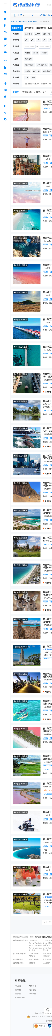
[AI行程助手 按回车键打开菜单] (5, 61)
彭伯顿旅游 (16, 28)
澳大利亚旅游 (21, 22)
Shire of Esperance (35, 948)
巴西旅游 (32, 956)
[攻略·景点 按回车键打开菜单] (5, 68)
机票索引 (18, 990)
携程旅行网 (26, 5)
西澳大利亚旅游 (33, 22)
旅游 (12, 22)
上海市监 (42, 1026)
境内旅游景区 (40, 937)
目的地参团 (41, 28)
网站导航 (32, 990)
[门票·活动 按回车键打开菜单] (5, 39)
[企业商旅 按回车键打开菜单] (5, 106)
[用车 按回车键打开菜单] (5, 52)
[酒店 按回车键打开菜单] (5, 12)
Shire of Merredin (35, 945)
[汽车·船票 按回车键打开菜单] (5, 45)
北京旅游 (32, 963)
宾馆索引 (18, 986)
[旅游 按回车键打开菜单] (5, 32)
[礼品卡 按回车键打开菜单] (5, 90)
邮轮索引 (32, 994)
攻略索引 (32, 986)
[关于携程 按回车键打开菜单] (5, 119)
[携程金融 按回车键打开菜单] (5, 97)
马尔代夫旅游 (34, 959)
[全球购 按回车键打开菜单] (5, 83)
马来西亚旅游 (34, 954)
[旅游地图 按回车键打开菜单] (5, 74)
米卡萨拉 (32, 950)
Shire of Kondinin (35, 943)
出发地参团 (29, 28)
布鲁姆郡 (33, 941)
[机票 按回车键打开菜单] (5, 19)
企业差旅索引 (20, 998)
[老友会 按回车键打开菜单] (5, 112)
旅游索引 (18, 994)
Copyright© (39, 1013)
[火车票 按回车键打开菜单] (5, 25)
